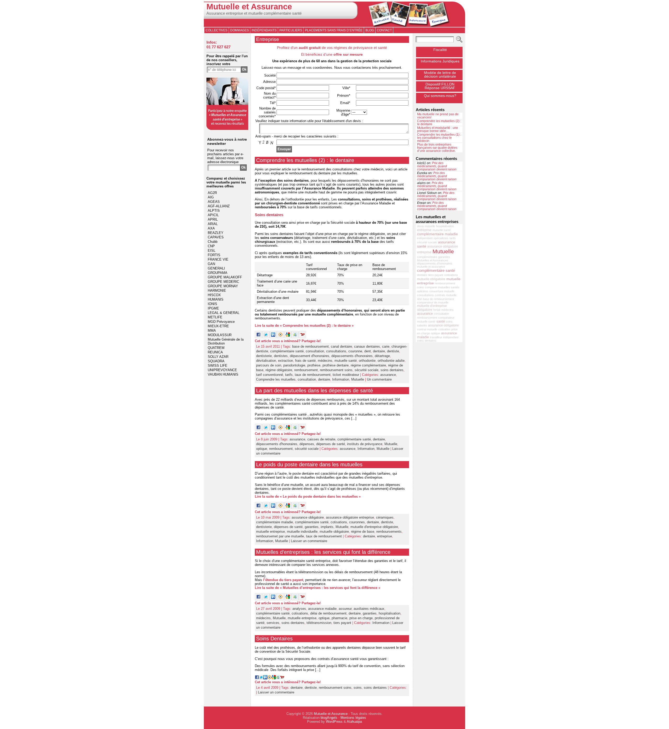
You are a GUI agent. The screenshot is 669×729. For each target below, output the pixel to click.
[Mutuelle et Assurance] (334, 14)
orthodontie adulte (391, 361)
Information (340, 379)
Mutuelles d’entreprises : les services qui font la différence (323, 552)
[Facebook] (258, 337)
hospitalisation (389, 613)
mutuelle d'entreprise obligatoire (374, 527)
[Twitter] (265, 337)
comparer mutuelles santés (442, 287)
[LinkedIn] (273, 337)
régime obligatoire (279, 370)
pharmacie (339, 618)
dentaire (379, 351)
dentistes (281, 356)
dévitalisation (266, 361)
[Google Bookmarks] (287, 337)
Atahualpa (354, 722)
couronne (355, 351)
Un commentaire (379, 379)
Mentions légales (353, 718)
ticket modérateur (346, 375)
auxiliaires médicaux (369, 609)
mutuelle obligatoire (334, 531)
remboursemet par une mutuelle (280, 536)
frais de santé (305, 361)
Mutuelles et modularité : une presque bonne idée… (437, 129)
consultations (336, 351)
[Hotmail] (295, 337)
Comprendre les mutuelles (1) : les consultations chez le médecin (439, 137)
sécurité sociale (366, 370)
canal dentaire (341, 346)
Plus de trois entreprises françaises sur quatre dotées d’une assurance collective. (437, 147)
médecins (325, 361)
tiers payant (342, 623)
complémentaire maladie (274, 522)
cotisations (339, 522)
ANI (419, 299)
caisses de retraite (321, 439)
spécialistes (441, 238)
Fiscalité (440, 50)
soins (358, 688)
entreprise (384, 536)
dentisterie (264, 356)
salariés (422, 325)
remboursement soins (336, 370)
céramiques (385, 517)
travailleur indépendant (444, 337)
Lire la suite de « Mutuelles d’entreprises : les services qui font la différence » (317, 588)
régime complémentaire (368, 365)
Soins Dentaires (274, 638)
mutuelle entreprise (270, 531)
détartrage (382, 356)
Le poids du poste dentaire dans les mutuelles (309, 464)
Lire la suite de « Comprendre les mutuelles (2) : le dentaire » (304, 326)
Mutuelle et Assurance (249, 6)
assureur (345, 609)
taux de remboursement (313, 375)
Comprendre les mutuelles (276, 379)
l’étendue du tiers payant (283, 580)
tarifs (289, 375)
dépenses (306, 444)
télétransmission (319, 623)
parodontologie (294, 365)
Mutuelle (357, 379)
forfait (436, 309)
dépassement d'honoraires (309, 356)
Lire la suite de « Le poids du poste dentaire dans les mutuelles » (308, 496)
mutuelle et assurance (431, 266)
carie (385, 346)
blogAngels (329, 718)
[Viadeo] (280, 337)
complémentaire (427, 257)
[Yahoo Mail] (302, 337)
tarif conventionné (269, 375)
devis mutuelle (426, 226)
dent (367, 351)
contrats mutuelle (446, 295)
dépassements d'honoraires (352, 356)
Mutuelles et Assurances (432, 260)
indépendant (424, 238)
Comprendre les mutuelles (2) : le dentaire (305, 160)
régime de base (362, 531)
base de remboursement (310, 346)
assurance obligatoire (308, 517)
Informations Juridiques (440, 61)
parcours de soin (268, 365)
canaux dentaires (367, 346)
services (273, 623)
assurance (388, 375)
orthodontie (367, 361)
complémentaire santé (287, 351)
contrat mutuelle (427, 329)
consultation (315, 351)
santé (440, 321)
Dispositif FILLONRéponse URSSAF (440, 86)
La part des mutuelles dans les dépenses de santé (314, 390)
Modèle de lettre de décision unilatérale (440, 74)
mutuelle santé (345, 361)
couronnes (357, 522)
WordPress (334, 722)
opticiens (422, 291)
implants (327, 527)
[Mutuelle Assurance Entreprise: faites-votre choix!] (227, 129)
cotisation (444, 329)
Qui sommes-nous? (440, 96)
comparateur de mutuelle (432, 302)
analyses (299, 609)
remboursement (306, 370)
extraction (285, 361)
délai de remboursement (328, 613)
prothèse (313, 365)
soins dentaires (391, 370)
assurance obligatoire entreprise (350, 517)
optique (261, 449)
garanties (312, 527)
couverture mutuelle (441, 291)
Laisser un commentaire (309, 541)
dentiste (393, 351)
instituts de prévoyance (364, 444)
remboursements (389, 531)
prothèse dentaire (335, 365)
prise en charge (361, 618)
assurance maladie (322, 609)
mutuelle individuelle (302, 531)
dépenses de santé (330, 444)
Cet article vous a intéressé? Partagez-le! (288, 341)
